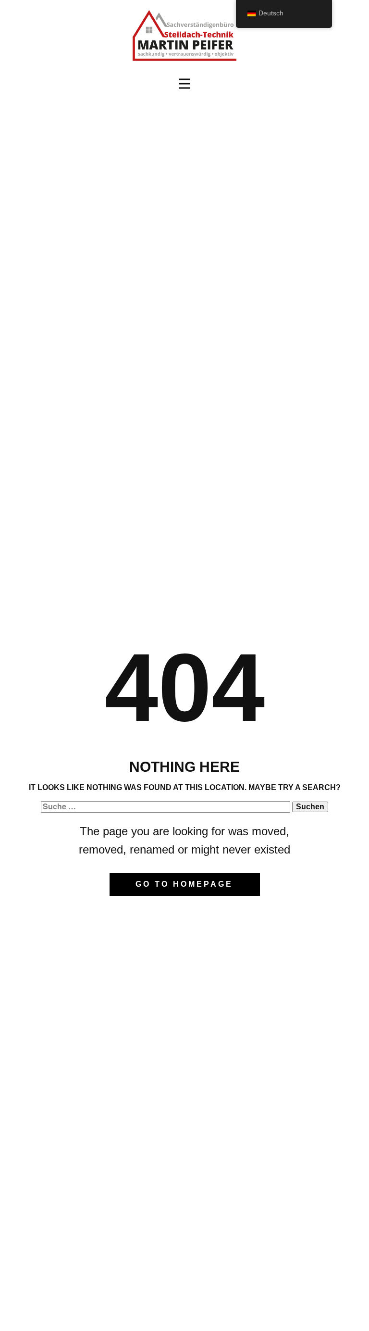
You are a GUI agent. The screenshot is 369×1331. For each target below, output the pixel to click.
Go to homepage (184, 884)
